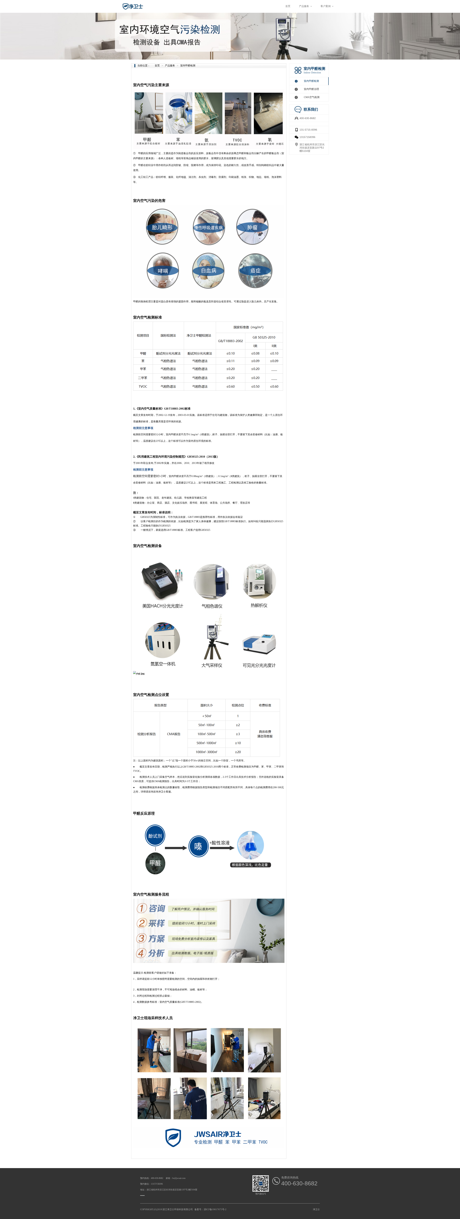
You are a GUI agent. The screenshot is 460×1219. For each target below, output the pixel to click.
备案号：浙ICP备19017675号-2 (210, 1209)
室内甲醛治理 (311, 89)
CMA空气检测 (311, 97)
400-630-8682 (308, 118)
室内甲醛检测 (311, 81)
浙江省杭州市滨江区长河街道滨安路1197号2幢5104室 (312, 147)
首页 (157, 65)
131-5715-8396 (308, 129)
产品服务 (170, 65)
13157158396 (307, 137)
